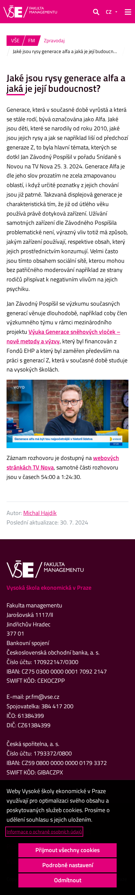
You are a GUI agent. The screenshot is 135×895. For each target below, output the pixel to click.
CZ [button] (109, 12)
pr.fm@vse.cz (42, 696)
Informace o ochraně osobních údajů (44, 831)
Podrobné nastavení (67, 865)
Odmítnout (67, 880)
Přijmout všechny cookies (67, 850)
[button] (96, 11)
